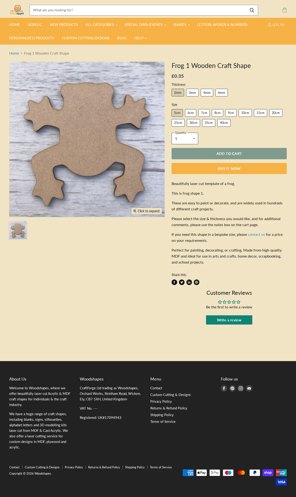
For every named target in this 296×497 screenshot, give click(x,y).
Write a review (229, 320)
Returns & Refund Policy (168, 408)
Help (139, 38)
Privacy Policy (161, 401)
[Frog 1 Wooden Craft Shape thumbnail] (18, 230)
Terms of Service (163, 421)
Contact (156, 388)
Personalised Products (31, 38)
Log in (277, 24)
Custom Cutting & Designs (170, 395)
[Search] (252, 10)
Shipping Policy (162, 415)
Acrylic (35, 24)
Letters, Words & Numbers (222, 24)
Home (14, 24)
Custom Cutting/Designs (85, 38)
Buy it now (229, 168)
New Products (64, 24)
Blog (122, 38)
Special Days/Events (144, 24)
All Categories (100, 24)
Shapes (180, 24)
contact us (256, 234)
